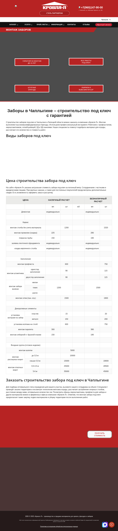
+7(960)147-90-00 (91, 7)
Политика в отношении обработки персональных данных (59, 526)
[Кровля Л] (54, 3)
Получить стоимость (99, 434)
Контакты (71, 24)
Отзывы (86, 24)
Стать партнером (54, 13)
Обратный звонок (103, 25)
